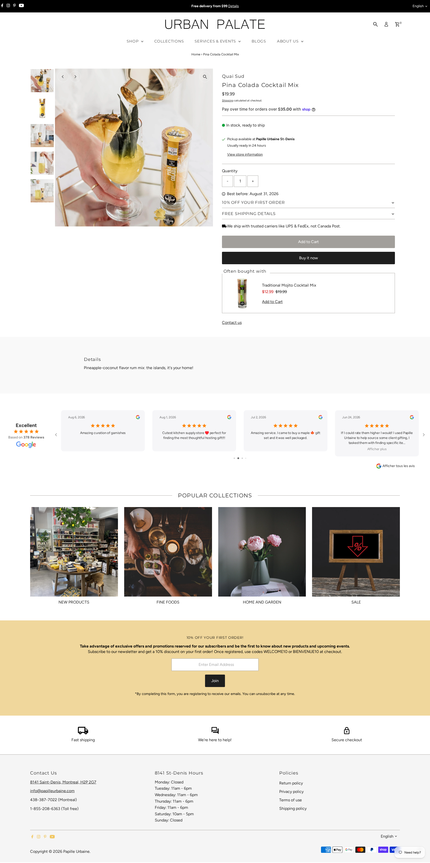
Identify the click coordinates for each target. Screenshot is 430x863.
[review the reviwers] (138, 418)
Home (195, 54)
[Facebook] (2, 6)
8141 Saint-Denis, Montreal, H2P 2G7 (63, 782)
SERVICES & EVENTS (216, 41)
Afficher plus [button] (285, 449)
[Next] (75, 76)
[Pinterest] (14, 6)
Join (215, 680)
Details (233, 6)
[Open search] (375, 24)
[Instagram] (8, 6)
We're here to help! (215, 739)
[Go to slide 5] (247, 458)
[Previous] (63, 76)
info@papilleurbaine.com (52, 790)
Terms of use (290, 800)
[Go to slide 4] (244, 458)
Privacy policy (291, 791)
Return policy (291, 783)
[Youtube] (21, 6)
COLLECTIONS (169, 41)
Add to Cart (308, 241)
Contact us (232, 323)
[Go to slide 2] (236, 458)
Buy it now (308, 258)
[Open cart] (397, 24)
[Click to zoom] (205, 76)
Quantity (229, 171)
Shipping (227, 100)
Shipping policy (293, 808)
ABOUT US (288, 41)
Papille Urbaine (76, 851)
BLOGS (259, 41)
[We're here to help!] (215, 733)
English (418, 6)
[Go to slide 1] (232, 458)
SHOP (133, 41)
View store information (245, 154)
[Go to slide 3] (240, 458)
